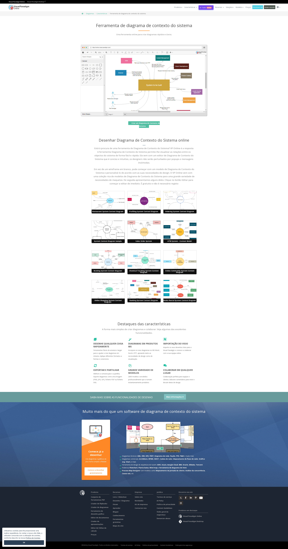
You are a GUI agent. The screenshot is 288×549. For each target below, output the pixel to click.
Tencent (199, 465)
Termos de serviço (164, 497)
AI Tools (205, 7)
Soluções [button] (229, 7)
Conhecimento (119, 515)
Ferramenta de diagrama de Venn (173, 468)
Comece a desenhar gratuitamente (96, 471)
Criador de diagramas (99, 507)
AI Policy (160, 501)
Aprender (116, 508)
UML (139, 456)
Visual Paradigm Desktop (35, 2)
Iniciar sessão (269, 7)
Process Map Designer (131, 471)
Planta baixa (143, 468)
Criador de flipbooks (99, 504)
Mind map (154, 468)
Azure (164, 465)
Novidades (139, 501)
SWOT (156, 459)
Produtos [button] (177, 7)
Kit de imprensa (141, 504)
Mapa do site (118, 526)
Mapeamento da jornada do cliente (170, 471)
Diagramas (90, 13)
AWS (159, 465)
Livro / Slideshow (119, 497)
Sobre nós (139, 497)
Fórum (115, 504)
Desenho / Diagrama (121, 501)
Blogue (115, 512)
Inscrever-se (258, 7)
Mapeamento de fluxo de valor (185, 459)
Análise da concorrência (195, 471)
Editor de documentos (100, 518)
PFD (177, 456)
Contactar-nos (141, 508)
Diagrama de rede (162, 456)
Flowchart (134, 468)
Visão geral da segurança (183, 545)
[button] (191, 7)
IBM (180, 465)
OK (24, 542)
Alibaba (192, 465)
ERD (143, 456)
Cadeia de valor (166, 459)
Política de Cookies (33, 538)
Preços (248, 7)
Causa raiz (126, 473)
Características (102, 13)
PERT (152, 456)
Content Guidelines (164, 508)
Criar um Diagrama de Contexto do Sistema (146, 124)
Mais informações (174, 397)
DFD (147, 456)
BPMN (150, 459)
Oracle (185, 465)
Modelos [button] (239, 7)
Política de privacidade (166, 504)
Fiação (172, 456)
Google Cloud (172, 465)
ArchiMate (143, 459)
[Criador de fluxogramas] (160, 448)
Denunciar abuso (163, 518)
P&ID (182, 456)
